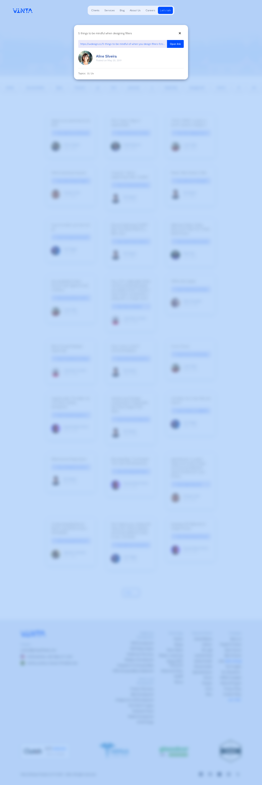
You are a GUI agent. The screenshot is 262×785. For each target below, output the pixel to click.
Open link (175, 43)
